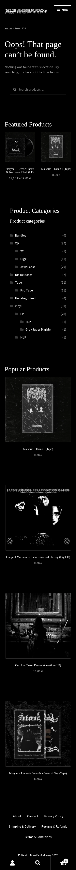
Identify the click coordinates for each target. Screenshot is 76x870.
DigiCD (25, 259)
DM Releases (23, 275)
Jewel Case (27, 267)
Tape (18, 282)
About (17, 816)
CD (17, 243)
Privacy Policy (53, 816)
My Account (12, 863)
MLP (23, 337)
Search (38, 863)
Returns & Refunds (54, 826)
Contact (33, 816)
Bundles (20, 235)
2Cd (22, 251)
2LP (28, 322)
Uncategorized (25, 298)
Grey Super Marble (38, 329)
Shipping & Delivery (22, 826)
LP (22, 314)
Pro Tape (26, 290)
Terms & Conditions (38, 837)
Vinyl (18, 306)
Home (8, 28)
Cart (58, 859)
